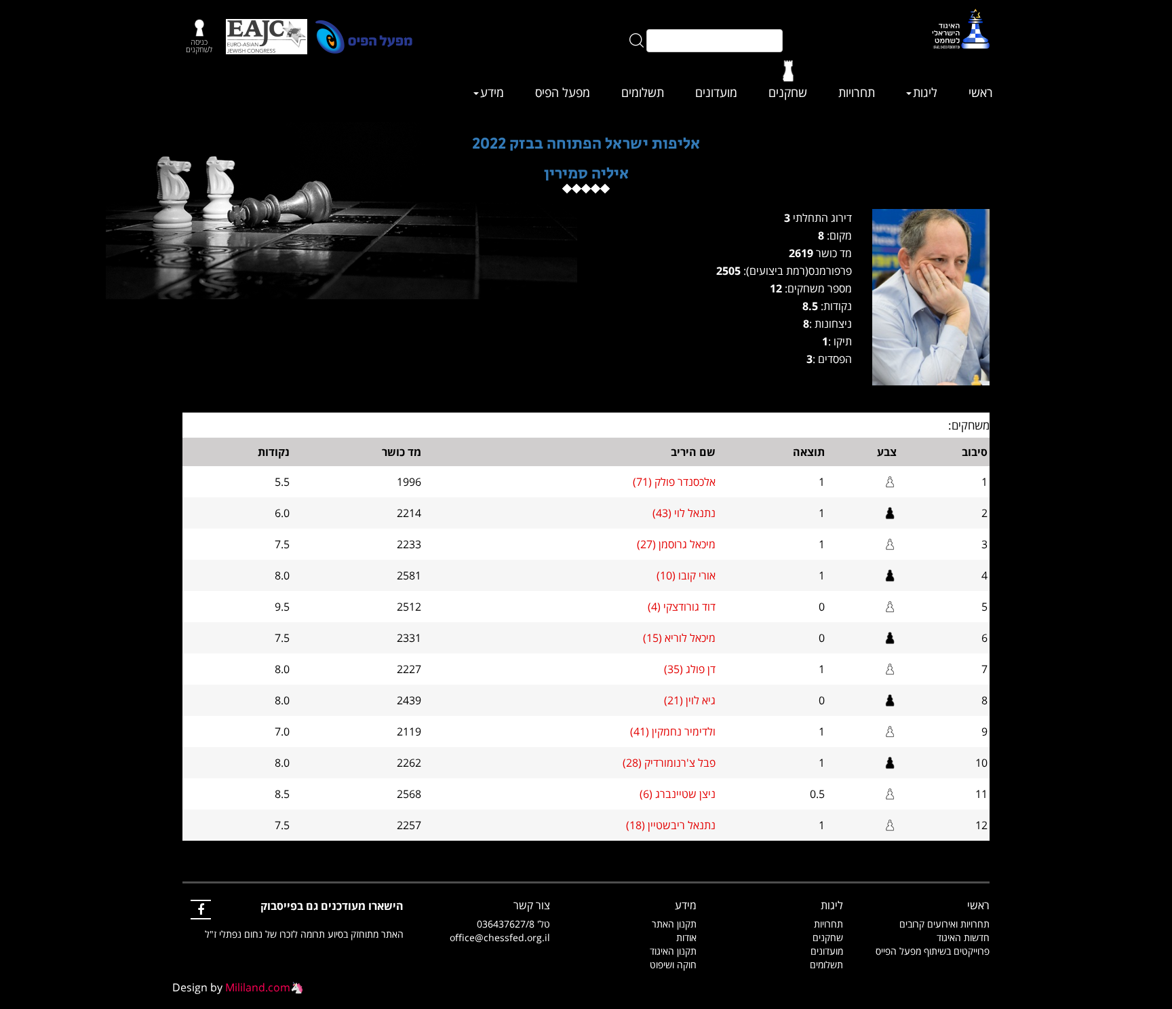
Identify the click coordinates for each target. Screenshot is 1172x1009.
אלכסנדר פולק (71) (674, 481)
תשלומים (642, 92)
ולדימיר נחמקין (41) (673, 731)
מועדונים (716, 92)
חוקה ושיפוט (673, 964)
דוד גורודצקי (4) (682, 606)
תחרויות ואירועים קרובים (944, 923)
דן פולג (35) (690, 669)
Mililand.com (257, 987)
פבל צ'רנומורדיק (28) (669, 762)
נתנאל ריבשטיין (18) (671, 825)
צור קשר (531, 905)
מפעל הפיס (562, 92)
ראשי (981, 92)
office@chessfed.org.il (500, 937)
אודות (686, 937)
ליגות (925, 92)
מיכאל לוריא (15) (679, 637)
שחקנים (787, 92)
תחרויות (856, 92)
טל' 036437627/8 (513, 923)
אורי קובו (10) (686, 575)
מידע (492, 92)
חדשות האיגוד (963, 937)
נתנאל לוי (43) (684, 513)
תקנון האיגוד (673, 951)
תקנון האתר (674, 923)
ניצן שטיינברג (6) (678, 793)
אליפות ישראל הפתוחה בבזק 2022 (586, 143)
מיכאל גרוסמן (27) (676, 544)
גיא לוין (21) (690, 700)
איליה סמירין (586, 173)
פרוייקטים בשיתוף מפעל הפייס (933, 951)
